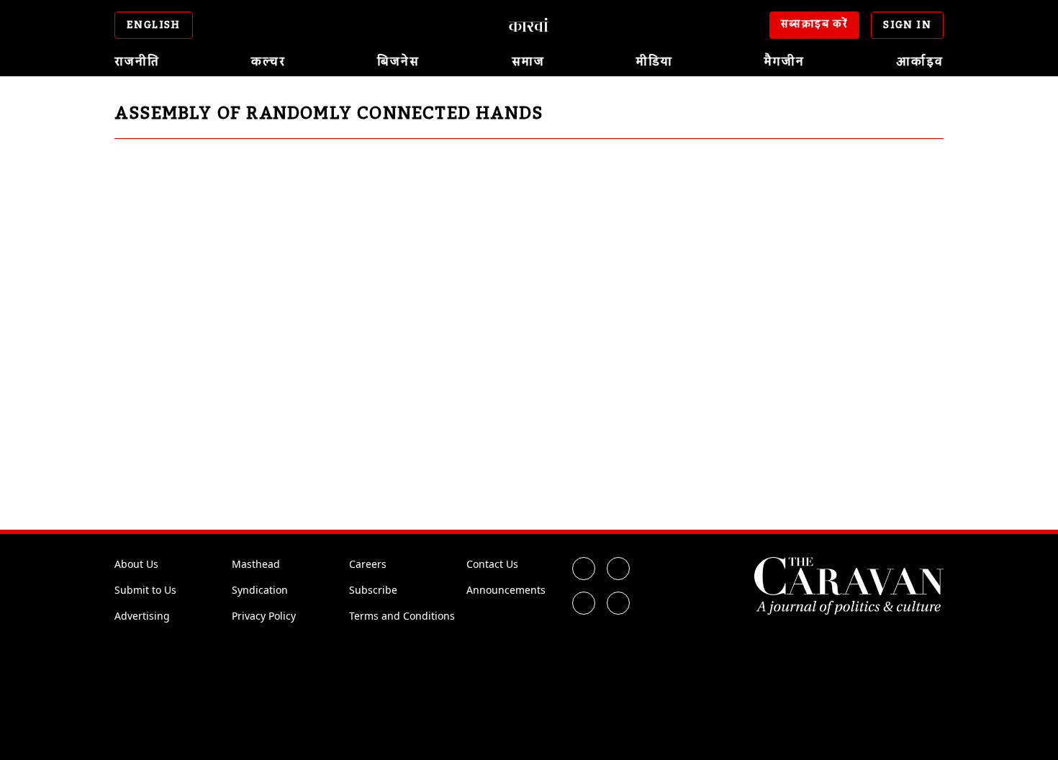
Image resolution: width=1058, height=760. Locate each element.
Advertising (142, 616)
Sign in (907, 25)
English (154, 25)
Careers (367, 564)
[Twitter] (618, 568)
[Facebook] (583, 568)
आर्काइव (920, 61)
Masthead (256, 564)
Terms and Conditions (402, 616)
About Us (136, 564)
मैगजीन (784, 61)
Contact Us (492, 564)
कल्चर (268, 61)
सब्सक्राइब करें (815, 24)
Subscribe (373, 590)
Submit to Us (145, 590)
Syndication (260, 590)
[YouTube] (618, 603)
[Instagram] (583, 603)
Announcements (506, 590)
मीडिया (654, 61)
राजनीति (137, 61)
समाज (528, 61)
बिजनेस (398, 61)
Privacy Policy (264, 616)
